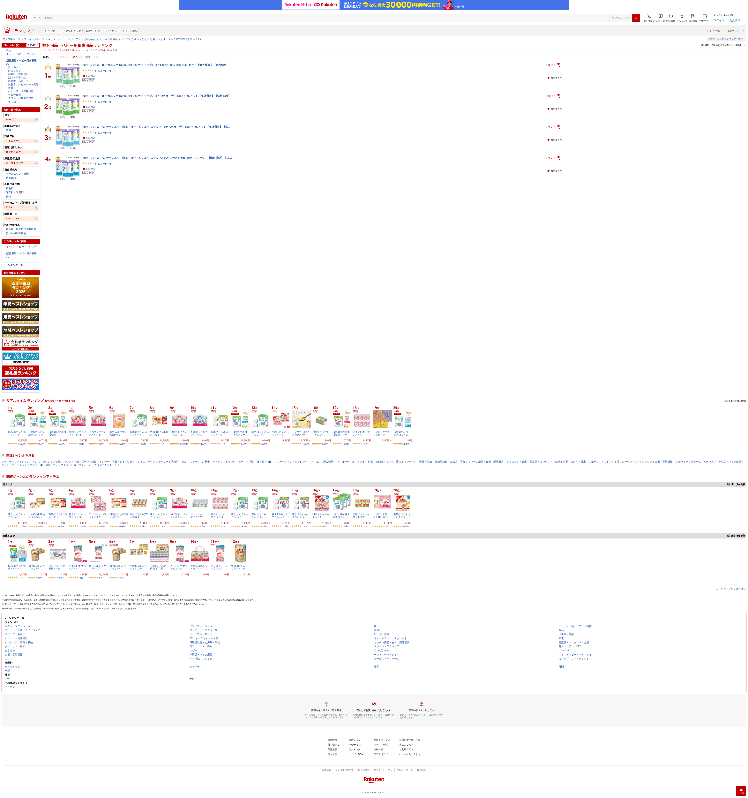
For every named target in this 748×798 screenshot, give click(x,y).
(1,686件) (184, 444)
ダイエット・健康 (516, 461)
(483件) (346, 444)
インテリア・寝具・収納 (418, 461)
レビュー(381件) (104, 132)
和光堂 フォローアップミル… (199, 433)
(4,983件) (306, 444)
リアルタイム (112, 30)
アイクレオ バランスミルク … (361, 433)
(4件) (121, 578)
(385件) (61, 444)
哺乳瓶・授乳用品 (18, 74)
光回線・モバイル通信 (388, 461)
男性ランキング (73, 30)
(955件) (41, 444)
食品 (184, 461)
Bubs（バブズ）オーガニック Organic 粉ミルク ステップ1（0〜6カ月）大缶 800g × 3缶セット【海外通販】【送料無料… (155, 64)
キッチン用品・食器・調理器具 (486, 461)
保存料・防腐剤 (15, 192)
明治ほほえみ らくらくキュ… (402, 515)
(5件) (202, 526)
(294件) (264, 444)
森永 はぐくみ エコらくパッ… (17, 433)
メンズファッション (43, 461)
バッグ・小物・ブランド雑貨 (80, 461)
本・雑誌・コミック (51, 464)
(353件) (285, 526)
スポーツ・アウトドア (601, 461)
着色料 (9, 188)
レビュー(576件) (104, 101)
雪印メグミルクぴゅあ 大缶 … (361, 515)
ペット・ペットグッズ (14, 464)
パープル (11, 119)
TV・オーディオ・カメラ (350, 461)
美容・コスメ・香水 (574, 461)
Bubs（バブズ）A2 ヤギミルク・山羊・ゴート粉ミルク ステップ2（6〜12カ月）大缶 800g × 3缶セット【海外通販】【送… (157, 157)
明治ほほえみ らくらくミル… (36, 567)
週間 (87, 57)
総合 (8, 50)
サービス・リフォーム (78, 464)
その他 (12, 101)
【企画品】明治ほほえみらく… (36, 515)
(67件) (142, 526)
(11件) (385, 526)
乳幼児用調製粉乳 (16, 233)
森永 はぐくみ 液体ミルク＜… (17, 567)
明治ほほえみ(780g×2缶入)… (118, 515)
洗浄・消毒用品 (17, 77)
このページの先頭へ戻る (732, 588)
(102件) (325, 444)
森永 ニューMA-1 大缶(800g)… (118, 433)
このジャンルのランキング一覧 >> (726, 39)
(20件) (345, 526)
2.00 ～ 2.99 (12, 218)
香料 (8, 196)
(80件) (40, 526)
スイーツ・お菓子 (200, 461)
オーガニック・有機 (17, 173)
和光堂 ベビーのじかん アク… (320, 433)
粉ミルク (13, 67)
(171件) (406, 444)
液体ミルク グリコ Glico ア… (97, 567)
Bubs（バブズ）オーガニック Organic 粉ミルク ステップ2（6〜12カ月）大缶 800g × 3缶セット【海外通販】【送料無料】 (156, 95)
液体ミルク (14, 70)
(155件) (203, 444)
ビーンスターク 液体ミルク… (57, 567)
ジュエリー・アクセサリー (153, 461)
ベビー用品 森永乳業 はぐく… (341, 515)
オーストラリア (15, 163)
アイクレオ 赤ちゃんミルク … (77, 567)
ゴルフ (33, 464)
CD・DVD (709, 461)
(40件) (162, 444)
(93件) (101, 444)
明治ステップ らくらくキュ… (280, 433)
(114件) (122, 526)
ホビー (679, 461)
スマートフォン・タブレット (291, 461)
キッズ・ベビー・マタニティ (64, 39)
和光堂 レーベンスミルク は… (77, 433)
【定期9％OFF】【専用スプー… (341, 433)
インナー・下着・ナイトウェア (117, 461)
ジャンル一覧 (713, 30)
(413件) (143, 444)
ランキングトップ (53, 30)
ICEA (9, 207)
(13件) (61, 578)
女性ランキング (93, 30)
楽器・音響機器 (664, 461)
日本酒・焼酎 (264, 461)
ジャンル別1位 (130, 30)
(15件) (365, 526)
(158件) (244, 444)
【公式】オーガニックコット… (381, 433)
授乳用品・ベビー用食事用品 (101, 39)
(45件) (405, 526)
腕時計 (175, 461)
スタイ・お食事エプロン (22, 98)
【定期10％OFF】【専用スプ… (58, 433)
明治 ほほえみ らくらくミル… (138, 567)
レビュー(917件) (104, 70)
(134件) (21, 578)
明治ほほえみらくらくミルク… (199, 567)
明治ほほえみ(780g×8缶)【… (139, 515)
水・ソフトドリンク (224, 461)
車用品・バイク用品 (729, 461)
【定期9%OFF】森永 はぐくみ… (36, 433)
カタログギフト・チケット (109, 464)
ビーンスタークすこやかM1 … (199, 515)
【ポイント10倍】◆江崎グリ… (380, 517)
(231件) (122, 444)
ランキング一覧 (14, 265)
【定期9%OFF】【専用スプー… (239, 433)
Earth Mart (90, 76)
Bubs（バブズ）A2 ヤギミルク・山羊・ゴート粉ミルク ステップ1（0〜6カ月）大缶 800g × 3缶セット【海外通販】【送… (156, 126)
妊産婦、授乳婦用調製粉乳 (21, 229)
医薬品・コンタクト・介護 (545, 461)
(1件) (81, 578)
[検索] (636, 18)
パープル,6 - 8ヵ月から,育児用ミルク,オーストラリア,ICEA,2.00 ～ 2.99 (161, 39)
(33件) (263, 526)
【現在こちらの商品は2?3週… (158, 567)
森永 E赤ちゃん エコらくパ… (280, 515)
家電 (370, 461)
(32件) (40, 578)
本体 (8, 130)
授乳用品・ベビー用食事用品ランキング (77, 45)
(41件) (223, 444)
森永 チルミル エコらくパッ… (219, 433)
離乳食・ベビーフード (21, 80)
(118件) (305, 526)
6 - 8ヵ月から (13, 140)
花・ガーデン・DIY (628, 461)
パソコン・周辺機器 (321, 461)
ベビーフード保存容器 (21, 91)
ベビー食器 (14, 94)
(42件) (365, 444)
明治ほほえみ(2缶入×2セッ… (159, 433)
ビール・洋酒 (246, 461)
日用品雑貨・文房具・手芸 (450, 461)
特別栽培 (11, 178)
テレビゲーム (693, 461)
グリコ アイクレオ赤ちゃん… (219, 567)
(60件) (81, 444)
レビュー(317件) (104, 163)
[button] (660, 18)
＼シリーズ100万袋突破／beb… (301, 433)
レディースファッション (15, 461)
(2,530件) (22, 444)
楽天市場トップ (11, 39)
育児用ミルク (13, 152)
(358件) (102, 526)
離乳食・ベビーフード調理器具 (23, 86)
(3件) (324, 526)
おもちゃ (647, 461)
